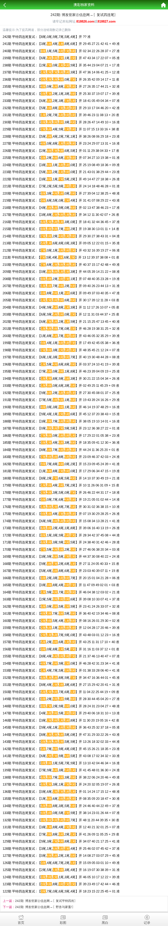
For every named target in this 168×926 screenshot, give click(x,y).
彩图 (63, 922)
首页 (21, 922)
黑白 (105, 922)
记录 (147, 922)
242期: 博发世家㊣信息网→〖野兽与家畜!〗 (45, 907)
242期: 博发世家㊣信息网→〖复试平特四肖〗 (46, 901)
